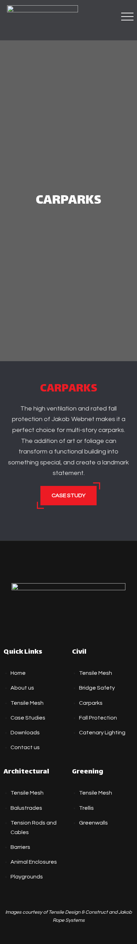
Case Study (68, 495)
